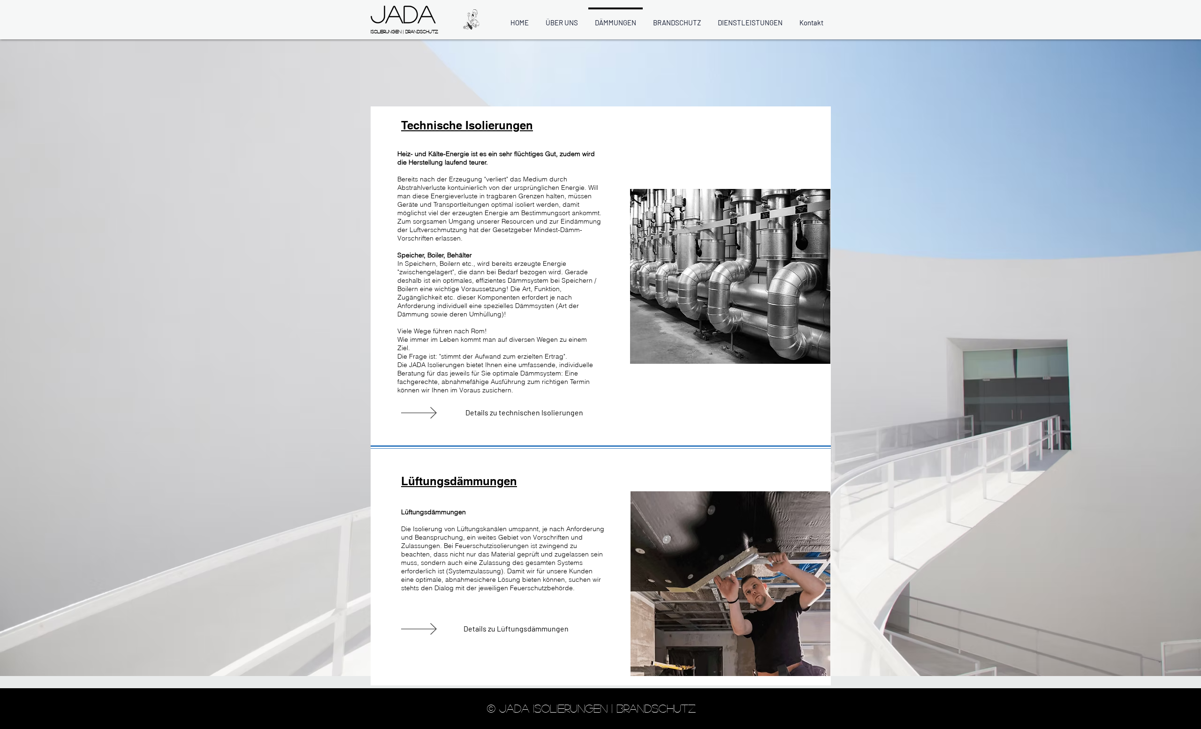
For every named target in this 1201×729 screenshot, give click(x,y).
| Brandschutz (420, 31)
